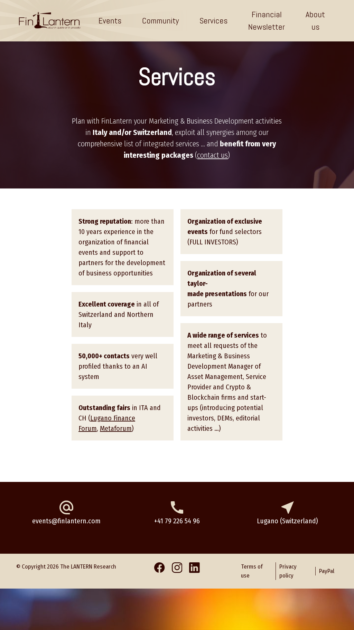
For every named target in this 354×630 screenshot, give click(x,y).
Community (160, 20)
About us (315, 20)
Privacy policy (218, 37)
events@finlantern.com (66, 521)
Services (213, 20)
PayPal (318, 37)
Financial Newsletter (266, 20)
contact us (212, 155)
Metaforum (116, 428)
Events (110, 20)
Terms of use (272, 37)
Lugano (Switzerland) (287, 521)
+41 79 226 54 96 (177, 521)
